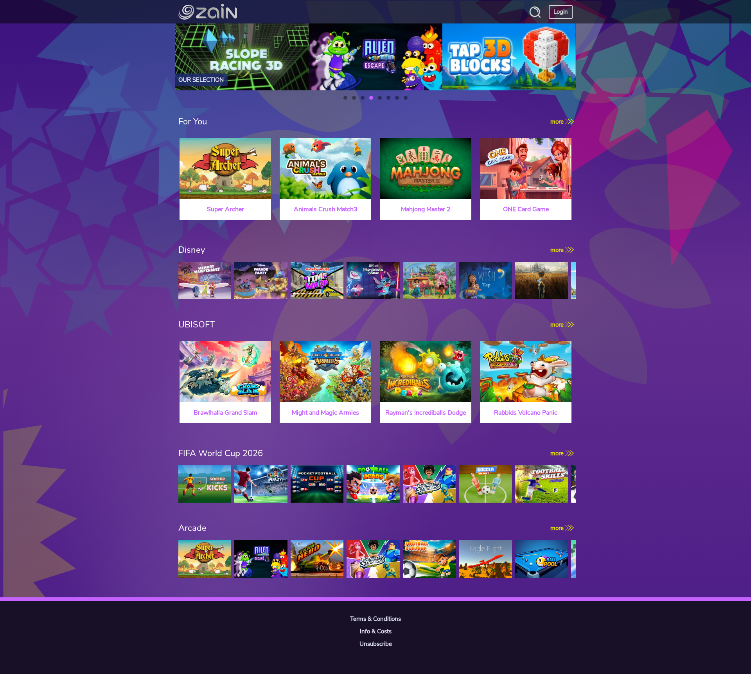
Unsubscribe (375, 644)
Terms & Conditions (375, 619)
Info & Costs (376, 631)
